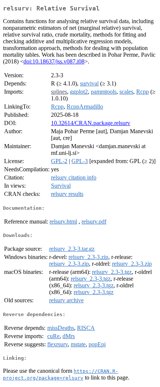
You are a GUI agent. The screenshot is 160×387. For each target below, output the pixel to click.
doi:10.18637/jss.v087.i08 (53, 61)
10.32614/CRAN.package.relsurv (90, 123)
